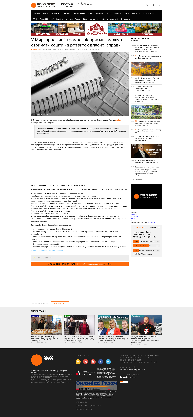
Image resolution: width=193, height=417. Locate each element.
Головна (36, 13)
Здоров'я (117, 13)
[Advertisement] (80, 166)
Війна (85, 19)
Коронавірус (125, 19)
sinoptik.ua (151, 223)
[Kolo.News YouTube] (146, 196)
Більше (153, 227)
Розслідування (79, 13)
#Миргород (61, 250)
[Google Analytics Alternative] (124, 382)
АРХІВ (35, 19)
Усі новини (137, 179)
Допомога (136, 13)
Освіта (126, 13)
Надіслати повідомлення (88, 406)
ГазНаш (92, 19)
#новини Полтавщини (47, 250)
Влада (45, 13)
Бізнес (90, 13)
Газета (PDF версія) (47, 19)
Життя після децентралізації (108, 19)
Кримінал (59, 19)
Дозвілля (67, 13)
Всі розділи (147, 13)
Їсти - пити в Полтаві (73, 19)
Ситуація (99, 13)
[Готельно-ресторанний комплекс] (96, 29)
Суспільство (55, 13)
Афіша (34, 258)
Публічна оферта (84, 409)
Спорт (108, 13)
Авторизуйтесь (60, 303)
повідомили (120, 120)
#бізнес (34, 250)
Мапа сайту (81, 402)
